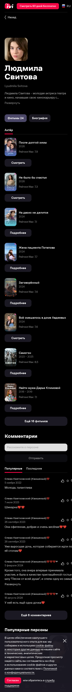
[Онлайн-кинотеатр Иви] (10, 6)
